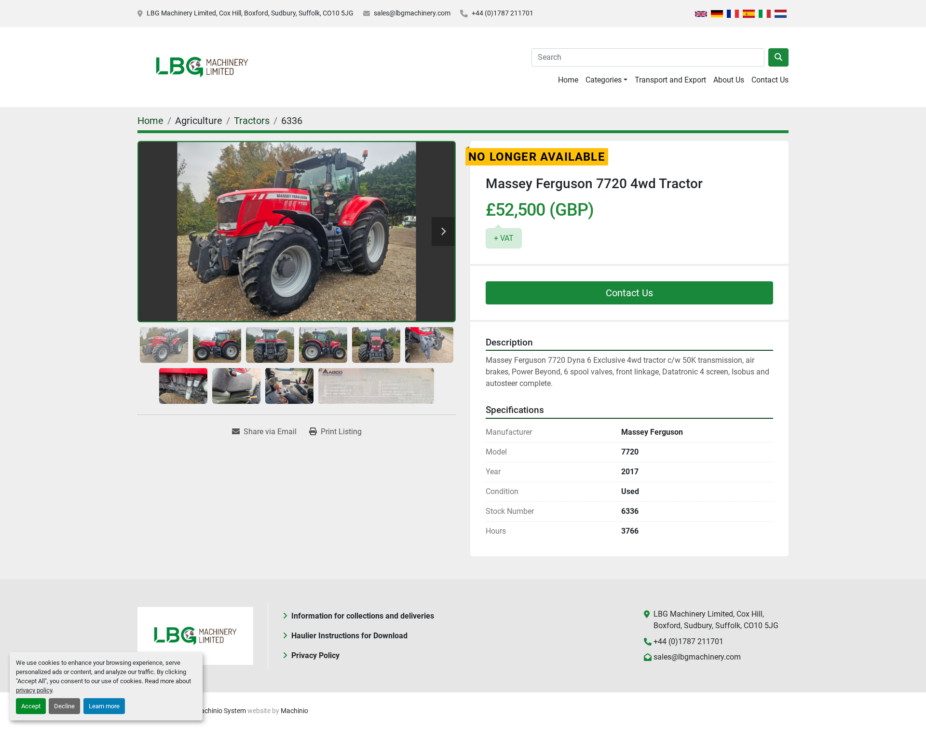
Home (568, 79)
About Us (728, 79)
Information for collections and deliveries (362, 615)
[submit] (778, 57)
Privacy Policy (315, 655)
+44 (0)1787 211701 (502, 13)
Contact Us (770, 79)
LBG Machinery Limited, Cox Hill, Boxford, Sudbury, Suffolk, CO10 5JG (250, 13)
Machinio (294, 711)
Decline (64, 706)
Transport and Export (670, 79)
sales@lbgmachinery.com (412, 13)
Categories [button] (604, 79)
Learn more (104, 706)
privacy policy (34, 690)
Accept (31, 706)
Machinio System (220, 711)
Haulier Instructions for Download (349, 635)
